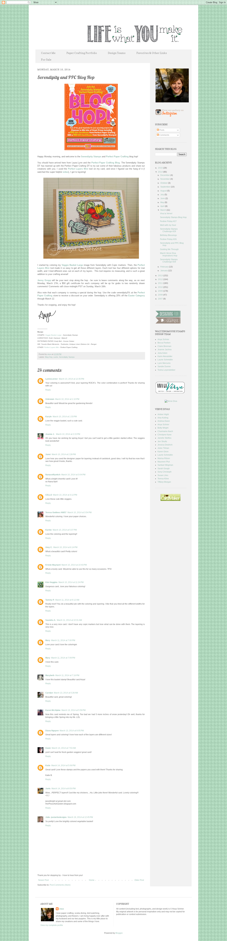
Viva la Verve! (166, 213)
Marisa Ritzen (164, 458)
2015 (160, 168)
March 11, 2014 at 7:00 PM (63, 640)
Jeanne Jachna (164, 349)
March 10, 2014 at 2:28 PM (64, 454)
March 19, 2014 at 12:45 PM (80, 817)
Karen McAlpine (52, 710)
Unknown (49, 399)
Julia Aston (162, 353)
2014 (160, 172)
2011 (160, 283)
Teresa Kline (163, 478)
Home (91, 880)
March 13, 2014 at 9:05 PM (72, 730)
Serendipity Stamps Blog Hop (173, 217)
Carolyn (49, 693)
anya (49, 354)
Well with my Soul (168, 225)
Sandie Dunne (164, 366)
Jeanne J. (50, 434)
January (164, 270)
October (164, 183)
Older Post (139, 880)
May (162, 202)
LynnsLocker (51, 379)
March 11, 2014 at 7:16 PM (67, 675)
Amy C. (48, 547)
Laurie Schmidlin (165, 360)
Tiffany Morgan (164, 482)
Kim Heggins (51, 582)
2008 (160, 295)
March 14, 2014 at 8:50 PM (64, 788)
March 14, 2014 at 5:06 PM (63, 765)
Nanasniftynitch (52, 474)
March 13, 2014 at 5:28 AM (66, 693)
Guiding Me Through (169, 249)
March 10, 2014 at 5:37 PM (65, 530)
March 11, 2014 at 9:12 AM (67, 600)
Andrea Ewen (164, 421)
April (162, 206)
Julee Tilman (163, 448)
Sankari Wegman (165, 465)
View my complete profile (51, 925)
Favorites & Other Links (151, 53)
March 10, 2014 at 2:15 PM (68, 434)
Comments (164, 135)
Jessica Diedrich (165, 445)
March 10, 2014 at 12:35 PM (71, 379)
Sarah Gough (164, 468)
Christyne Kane (164, 435)
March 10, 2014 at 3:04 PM (73, 474)
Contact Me (48, 53)
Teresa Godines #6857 (55, 512)
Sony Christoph (164, 472)
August (163, 191)
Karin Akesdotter (165, 356)
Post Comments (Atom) (60, 885)
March (163, 210)
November (165, 179)
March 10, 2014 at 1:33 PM (65, 416)
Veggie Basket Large (72, 265)
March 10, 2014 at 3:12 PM (65, 495)
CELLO (48, 495)
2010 (160, 287)
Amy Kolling (163, 418)
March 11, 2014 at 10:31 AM (69, 620)
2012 (160, 279)
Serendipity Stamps (91, 156)
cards (55, 357)
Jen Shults (162, 441)
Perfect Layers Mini (78, 169)
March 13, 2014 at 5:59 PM (73, 710)
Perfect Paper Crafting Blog (105, 162)
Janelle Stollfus (164, 438)
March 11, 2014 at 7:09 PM (63, 658)
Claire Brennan (164, 346)
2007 (160, 299)
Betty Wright (163, 428)
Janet (48, 454)
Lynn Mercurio (164, 363)
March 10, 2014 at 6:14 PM (65, 547)
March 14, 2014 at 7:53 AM (64, 748)
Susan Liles (163, 475)
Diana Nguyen (52, 730)
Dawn (48, 748)
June (162, 198)
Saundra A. (50, 620)
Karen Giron (163, 451)
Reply (48, 390)
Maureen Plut (164, 462)
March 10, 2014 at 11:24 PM (71, 582)
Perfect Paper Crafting (117, 156)
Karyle (48, 416)
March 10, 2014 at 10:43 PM (74, 565)
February (164, 267)
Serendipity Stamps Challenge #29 (169, 230)
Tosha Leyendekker (166, 370)
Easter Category (136, 295)
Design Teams (116, 53)
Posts (161, 130)
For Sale (46, 59)
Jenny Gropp (44, 280)
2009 (160, 291)
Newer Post (43, 880)
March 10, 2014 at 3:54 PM (79, 512)
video (65, 172)
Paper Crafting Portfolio (81, 53)
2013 (160, 275)
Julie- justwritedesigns (56, 817)
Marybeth (49, 675)
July (162, 194)
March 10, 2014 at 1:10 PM (67, 399)
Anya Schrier (163, 339)
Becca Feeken (164, 343)
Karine (48, 530)
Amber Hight (163, 414)
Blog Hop (48, 357)
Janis (48, 788)
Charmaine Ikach (165, 431)
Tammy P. (49, 600)
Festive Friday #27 (168, 221)
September (165, 187)
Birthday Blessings (168, 235)
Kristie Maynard (52, 565)
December (165, 175)
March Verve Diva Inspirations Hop (168, 254)
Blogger (118, 933)
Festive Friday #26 (168, 239)
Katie (47, 765)
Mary (47, 640)
